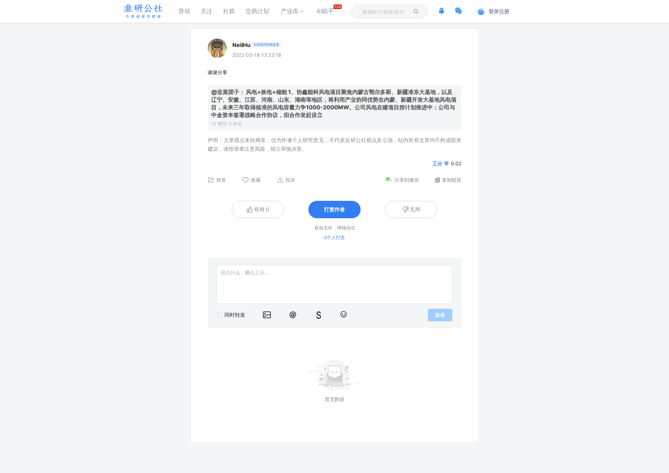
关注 (207, 11)
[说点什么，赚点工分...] (334, 284)
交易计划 (257, 11)
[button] (292, 11)
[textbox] (385, 12)
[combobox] (385, 11)
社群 (229, 11)
